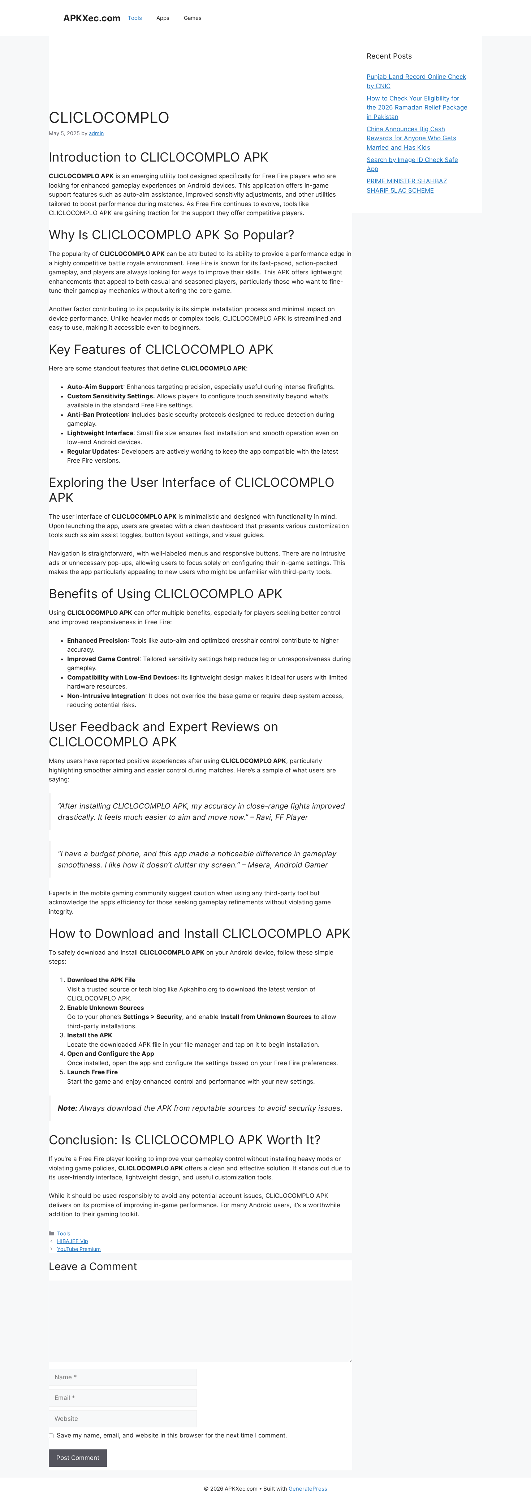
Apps (162, 17)
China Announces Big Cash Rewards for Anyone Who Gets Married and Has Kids (411, 138)
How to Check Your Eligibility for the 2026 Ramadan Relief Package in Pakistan (417, 107)
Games (193, 17)
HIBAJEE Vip (72, 1241)
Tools (135, 17)
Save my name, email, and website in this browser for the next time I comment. (172, 1435)
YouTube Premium (79, 1249)
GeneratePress (308, 1488)
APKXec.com (92, 18)
